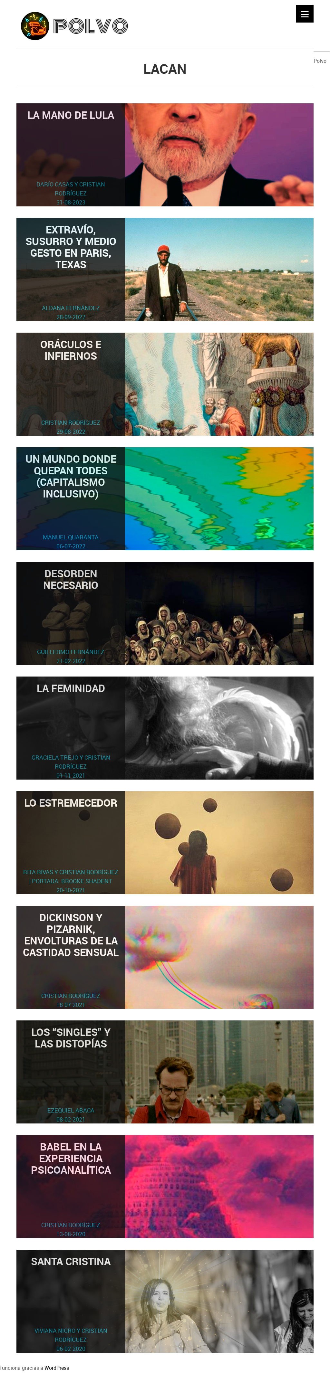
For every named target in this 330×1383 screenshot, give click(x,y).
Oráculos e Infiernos (70, 386)
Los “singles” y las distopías (71, 1074)
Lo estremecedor (70, 845)
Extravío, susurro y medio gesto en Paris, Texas (70, 272)
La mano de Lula (70, 157)
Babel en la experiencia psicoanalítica (71, 1189)
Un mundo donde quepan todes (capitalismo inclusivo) (70, 501)
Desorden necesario (70, 615)
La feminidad (71, 730)
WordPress (56, 1367)
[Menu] (305, 14)
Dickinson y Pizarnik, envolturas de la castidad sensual (71, 959)
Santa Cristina (71, 1303)
